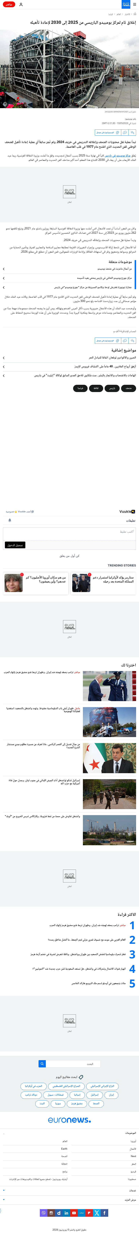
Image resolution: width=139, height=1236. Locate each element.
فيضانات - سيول (56, 1095)
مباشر (9, 4)
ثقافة (96, 388)
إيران (111, 1095)
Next (133, 1156)
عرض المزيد (130, 1200)
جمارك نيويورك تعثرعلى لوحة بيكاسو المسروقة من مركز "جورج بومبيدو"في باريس (93, 287)
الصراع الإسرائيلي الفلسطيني (66, 1086)
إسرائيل (94, 1095)
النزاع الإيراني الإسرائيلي (102, 1086)
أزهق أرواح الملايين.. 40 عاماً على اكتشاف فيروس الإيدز (105, 367)
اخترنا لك (128, 665)
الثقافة (64, 1164)
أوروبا (133, 1141)
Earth (64, 1149)
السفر (134, 1164)
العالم (119, 14)
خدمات (132, 1191)
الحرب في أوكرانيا (33, 1086)
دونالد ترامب (31, 1095)
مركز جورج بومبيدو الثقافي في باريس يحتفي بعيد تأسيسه (104, 278)
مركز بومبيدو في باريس (117, 155)
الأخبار (127, 14)
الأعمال (133, 1149)
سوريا (58, 1104)
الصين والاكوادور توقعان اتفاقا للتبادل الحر (112, 358)
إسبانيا (77, 1095)
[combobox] (70, 1063)
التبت (42, 1104)
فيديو (133, 1172)
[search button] (42, 1063)
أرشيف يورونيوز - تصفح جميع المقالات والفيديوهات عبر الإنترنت (38, 1179)
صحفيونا (132, 1179)
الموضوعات (130, 1133)
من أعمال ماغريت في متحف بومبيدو (115, 269)
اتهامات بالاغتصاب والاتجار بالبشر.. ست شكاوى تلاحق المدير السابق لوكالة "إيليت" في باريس (85, 376)
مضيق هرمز (77, 1104)
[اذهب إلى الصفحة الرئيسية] (126, 4)
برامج (64, 1172)
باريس (112, 388)
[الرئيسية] (135, 14)
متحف (129, 388)
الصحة (96, 1104)
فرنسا (110, 14)
